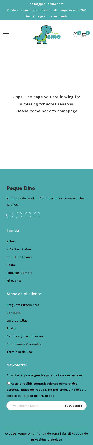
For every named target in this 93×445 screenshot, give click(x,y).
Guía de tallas (16, 320)
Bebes (10, 241)
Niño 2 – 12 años (19, 257)
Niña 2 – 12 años (18, 249)
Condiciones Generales (23, 344)
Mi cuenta (13, 280)
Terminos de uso (19, 352)
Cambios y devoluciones (24, 336)
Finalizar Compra (19, 272)
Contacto (13, 312)
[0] (75, 34)
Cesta (10, 265)
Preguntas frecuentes (22, 305)
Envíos (11, 328)
